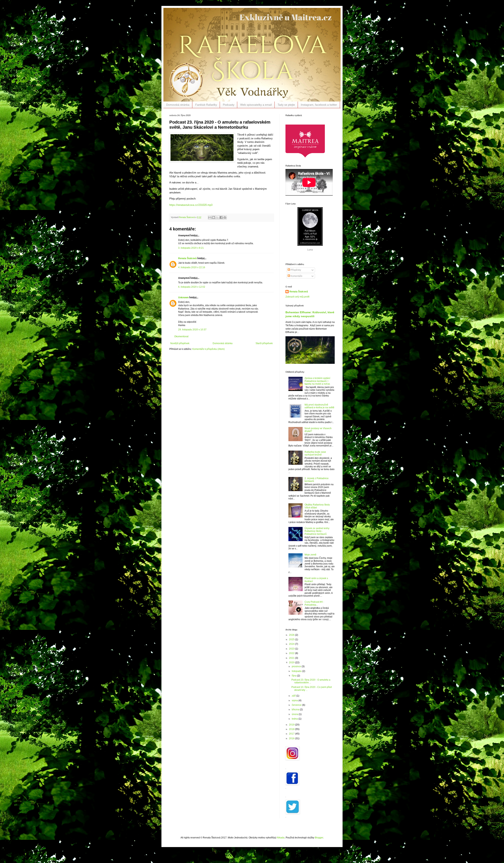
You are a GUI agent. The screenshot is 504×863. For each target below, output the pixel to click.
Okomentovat (181, 336)
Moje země (310, 554)
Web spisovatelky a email (256, 104)
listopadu (297, 671)
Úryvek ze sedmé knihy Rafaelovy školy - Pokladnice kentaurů (317, 531)
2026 (292, 635)
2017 (292, 733)
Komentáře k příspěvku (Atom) (208, 349)
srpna (295, 700)
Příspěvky (295, 270)
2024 (292, 644)
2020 (292, 662)
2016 (292, 738)
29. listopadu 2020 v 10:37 (192, 329)
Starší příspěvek (264, 343)
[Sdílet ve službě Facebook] (221, 217)
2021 (292, 658)
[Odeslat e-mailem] (210, 217)
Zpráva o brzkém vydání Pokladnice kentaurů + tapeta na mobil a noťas (317, 381)
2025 (292, 639)
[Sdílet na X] (217, 217)
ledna (295, 718)
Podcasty (228, 104)
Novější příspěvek (179, 343)
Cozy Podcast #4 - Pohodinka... (314, 603)
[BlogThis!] (214, 217)
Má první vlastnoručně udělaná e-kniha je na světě (319, 406)
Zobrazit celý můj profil (297, 296)
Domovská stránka (177, 104)
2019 (292, 724)
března (296, 709)
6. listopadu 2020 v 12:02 (191, 287)
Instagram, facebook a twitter (319, 104)
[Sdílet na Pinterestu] (225, 217)
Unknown (183, 297)
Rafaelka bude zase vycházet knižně (315, 453)
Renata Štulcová (187, 258)
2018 (292, 729)
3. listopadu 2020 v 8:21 (191, 248)
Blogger (319, 837)
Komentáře (296, 276)
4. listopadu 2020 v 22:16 (191, 267)
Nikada (280, 837)
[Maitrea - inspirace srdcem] (305, 157)
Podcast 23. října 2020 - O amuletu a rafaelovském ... (310, 681)
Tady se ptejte (286, 104)
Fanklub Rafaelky (206, 104)
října (294, 675)
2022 (292, 653)
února (295, 714)
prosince (297, 666)
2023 (292, 648)
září (294, 695)
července (297, 705)
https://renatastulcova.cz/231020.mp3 (190, 204)
